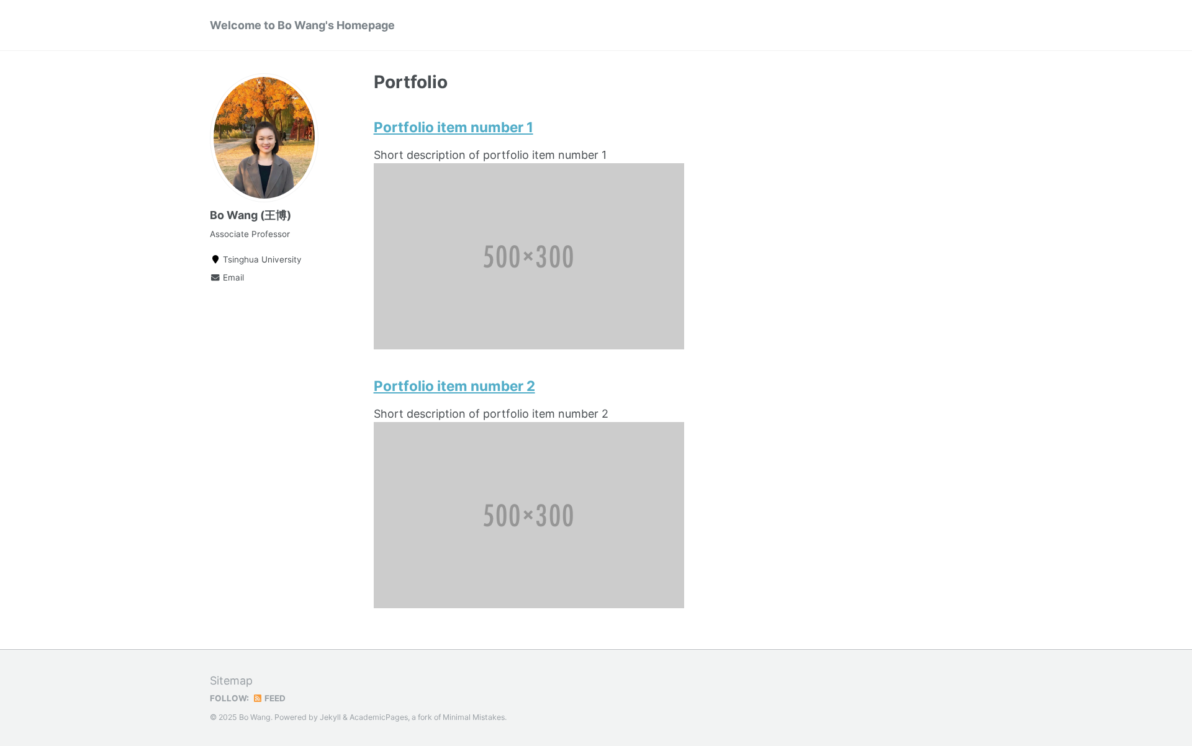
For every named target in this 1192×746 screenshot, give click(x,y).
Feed (274, 698)
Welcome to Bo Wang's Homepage (302, 25)
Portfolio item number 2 (454, 385)
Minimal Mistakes (474, 717)
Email (232, 277)
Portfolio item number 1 (453, 127)
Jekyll (330, 717)
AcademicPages (379, 717)
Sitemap (231, 680)
